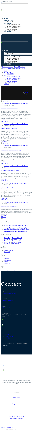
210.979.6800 (16, 398)
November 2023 (8, 250)
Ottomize (5, 345)
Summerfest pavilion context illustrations (9, 206)
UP (1, 430)
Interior (19, 103)
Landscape (20, 270)
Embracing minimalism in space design (9, 128)
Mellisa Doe (7, 238)
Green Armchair (17, 242)
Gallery (13, 270)
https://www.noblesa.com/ (9, 293)
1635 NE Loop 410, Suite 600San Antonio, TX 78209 (16, 417)
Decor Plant (15, 243)
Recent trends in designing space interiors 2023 (11, 150)
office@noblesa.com (7, 300)
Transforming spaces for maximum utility (9, 108)
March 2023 (7, 252)
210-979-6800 (6, 307)
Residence (25, 103)
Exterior (10, 270)
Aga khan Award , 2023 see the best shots (9, 188)
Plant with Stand (17, 238)
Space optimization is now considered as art (10, 170)
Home (26, 92)
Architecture (13, 103)
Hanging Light (16, 241)
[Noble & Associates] (13, 67)
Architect (6, 103)
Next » (4, 217)
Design (7, 270)
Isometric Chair (16, 239)
